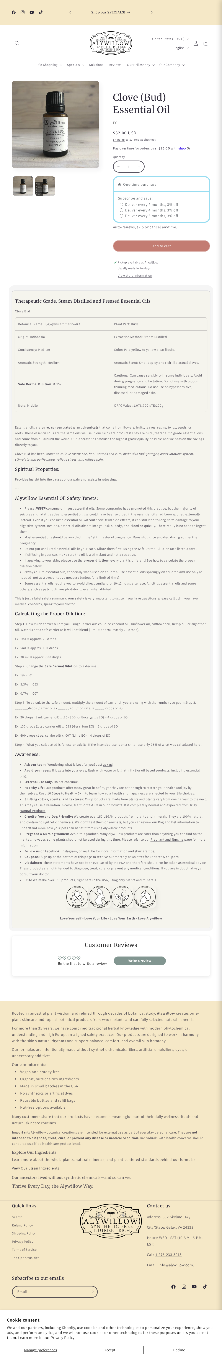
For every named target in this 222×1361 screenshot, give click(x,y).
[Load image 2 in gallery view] (45, 186)
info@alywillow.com (175, 1264)
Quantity (119, 157)
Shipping (119, 139)
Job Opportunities (25, 1257)
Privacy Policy (63, 1337)
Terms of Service (24, 1249)
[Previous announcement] (70, 12)
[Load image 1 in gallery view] (23, 186)
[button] (17, 43)
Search (17, 1217)
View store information (135, 275)
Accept (109, 1349)
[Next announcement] (152, 12)
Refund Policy (22, 1225)
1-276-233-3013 (168, 1254)
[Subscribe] (92, 1292)
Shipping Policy (24, 1233)
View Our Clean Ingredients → (38, 1168)
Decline (179, 1349)
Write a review (139, 960)
